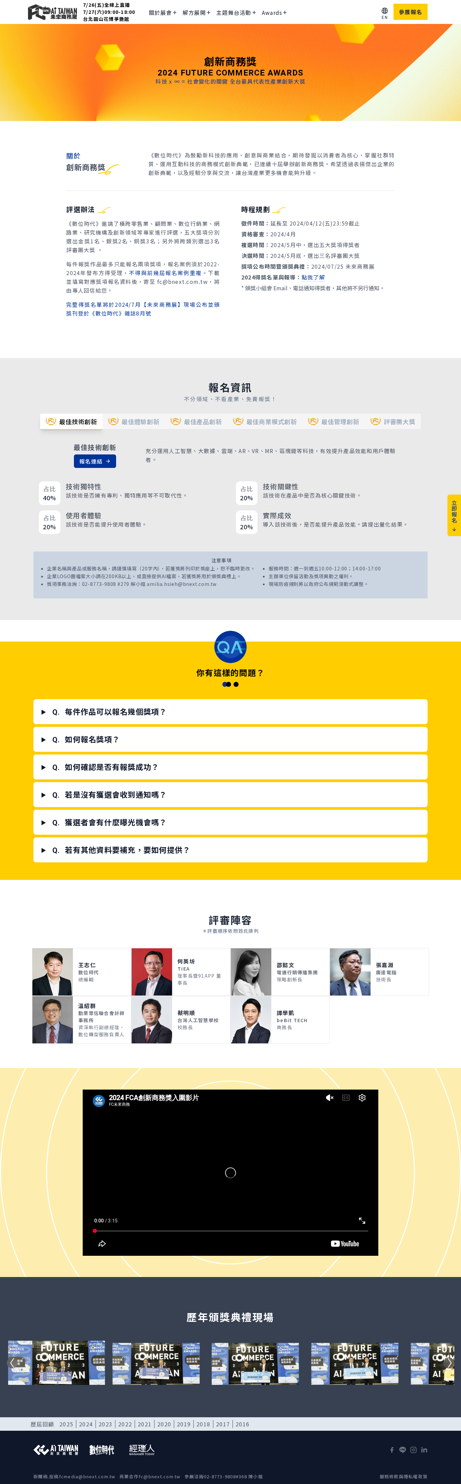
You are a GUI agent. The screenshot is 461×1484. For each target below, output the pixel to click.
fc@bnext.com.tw (160, 1476)
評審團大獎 (399, 421)
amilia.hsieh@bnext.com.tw (182, 584)
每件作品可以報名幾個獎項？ (109, 711)
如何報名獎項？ (86, 739)
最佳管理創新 (340, 421)
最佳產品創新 (203, 421)
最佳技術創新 (78, 421)
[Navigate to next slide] (448, 1363)
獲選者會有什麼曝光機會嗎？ (109, 822)
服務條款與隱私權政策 (404, 1476)
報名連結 (91, 461)
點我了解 (313, 277)
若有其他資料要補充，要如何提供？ (121, 849)
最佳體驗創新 (140, 421)
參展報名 (410, 12)
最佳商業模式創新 (271, 421)
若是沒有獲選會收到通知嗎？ (109, 794)
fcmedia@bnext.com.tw (87, 1476)
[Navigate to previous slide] (12, 1363)
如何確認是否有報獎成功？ (105, 766)
